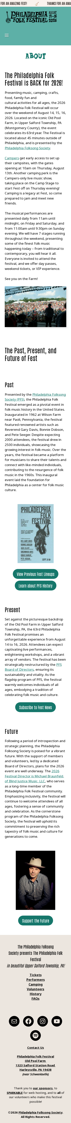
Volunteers (35, 989)
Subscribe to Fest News (35, 707)
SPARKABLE (15, 1093)
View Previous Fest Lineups (35, 573)
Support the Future (35, 920)
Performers (35, 979)
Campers (12, 158)
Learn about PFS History (35, 585)
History (35, 994)
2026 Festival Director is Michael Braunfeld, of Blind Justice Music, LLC (34, 776)
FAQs (35, 998)
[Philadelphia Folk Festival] (31, 16)
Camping (36, 984)
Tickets (36, 975)
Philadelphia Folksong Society (27, 148)
